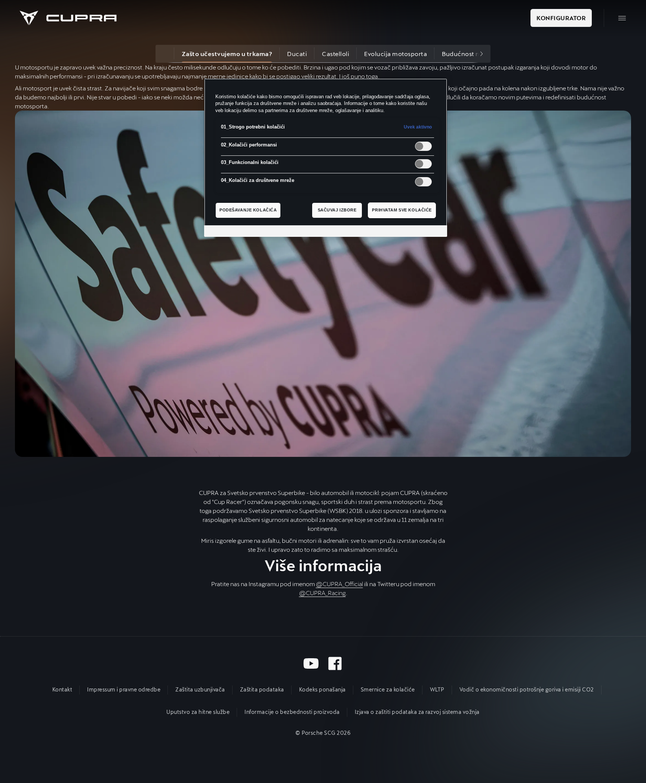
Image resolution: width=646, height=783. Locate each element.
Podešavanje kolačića (248, 210)
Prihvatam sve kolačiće (402, 210)
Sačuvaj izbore (337, 210)
